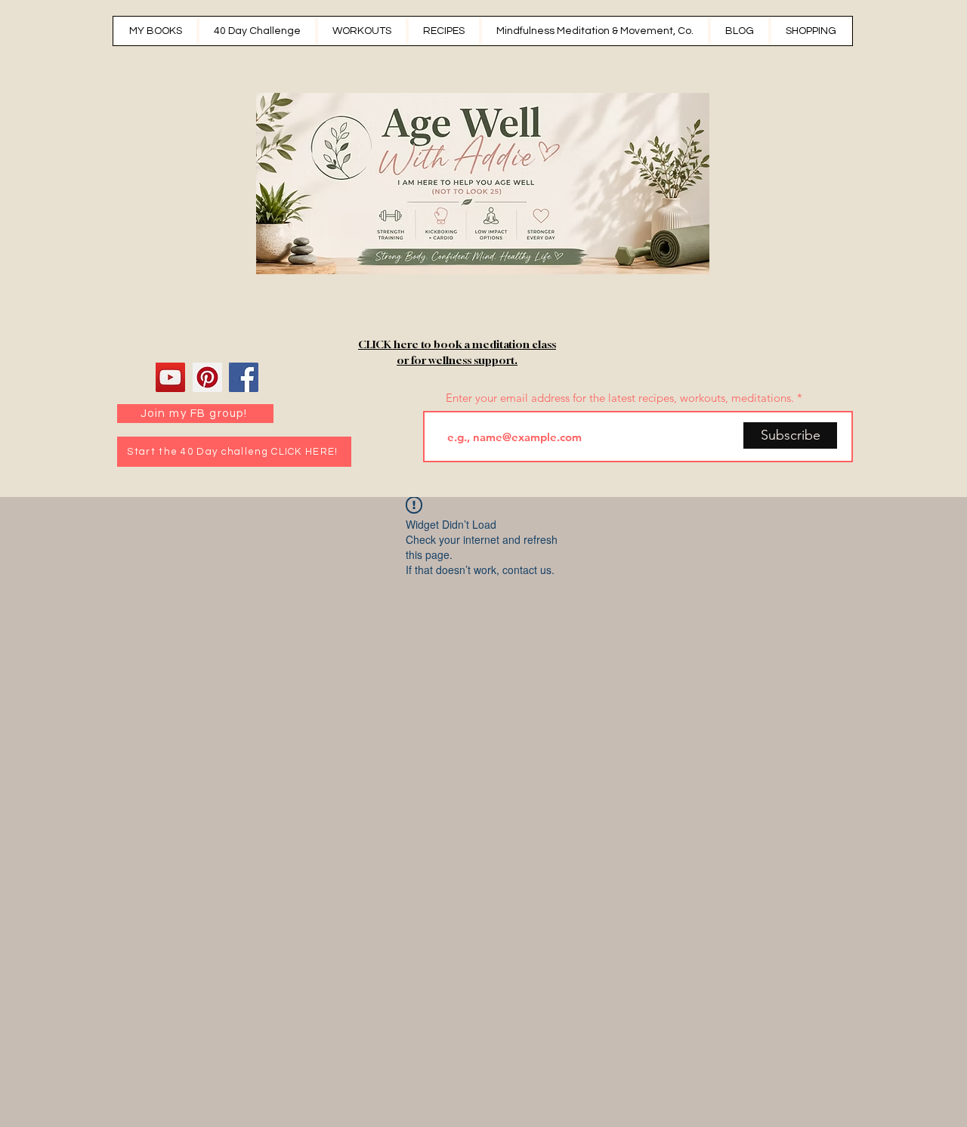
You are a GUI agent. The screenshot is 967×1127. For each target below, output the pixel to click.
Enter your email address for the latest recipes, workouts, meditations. (620, 397)
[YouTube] (170, 377)
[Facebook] (243, 377)
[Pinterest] (207, 377)
